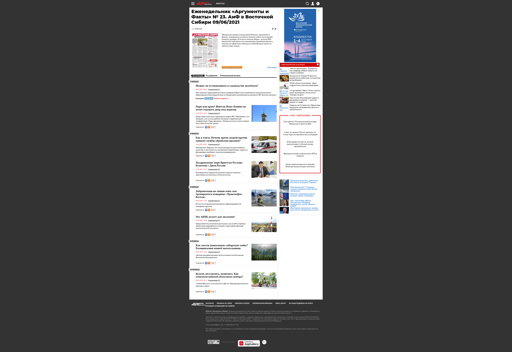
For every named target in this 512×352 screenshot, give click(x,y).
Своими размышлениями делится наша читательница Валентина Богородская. (220, 256)
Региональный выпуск (230, 75)
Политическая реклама (262, 303)
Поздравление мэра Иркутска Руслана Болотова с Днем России (219, 164)
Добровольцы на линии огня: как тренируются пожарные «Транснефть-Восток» (219, 194)
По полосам (198, 75)
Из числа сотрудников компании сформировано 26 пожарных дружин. (218, 205)
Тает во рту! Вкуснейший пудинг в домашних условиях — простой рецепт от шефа (304, 100)
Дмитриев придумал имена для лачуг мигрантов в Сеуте (304, 209)
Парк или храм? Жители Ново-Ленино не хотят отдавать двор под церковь (221, 108)
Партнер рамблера (228, 342)
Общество (209, 98)
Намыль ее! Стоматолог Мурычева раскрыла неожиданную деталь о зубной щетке (305, 107)
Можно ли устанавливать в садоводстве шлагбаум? (227, 85)
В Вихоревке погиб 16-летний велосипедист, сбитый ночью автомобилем (300, 144)
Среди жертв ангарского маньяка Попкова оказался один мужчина (300, 165)
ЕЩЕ (213, 127)
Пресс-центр (280, 303)
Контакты (210, 303)
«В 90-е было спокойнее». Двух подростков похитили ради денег (304, 84)
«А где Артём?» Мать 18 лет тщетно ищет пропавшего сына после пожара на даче (305, 92)
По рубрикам (211, 75)
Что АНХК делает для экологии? (215, 216)
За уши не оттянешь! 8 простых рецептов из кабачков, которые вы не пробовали (305, 78)
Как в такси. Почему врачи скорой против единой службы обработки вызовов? (221, 139)
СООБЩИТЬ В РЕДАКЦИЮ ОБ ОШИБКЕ (220, 306)
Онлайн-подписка (232, 67)
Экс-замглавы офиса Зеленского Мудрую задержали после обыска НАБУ (302, 203)
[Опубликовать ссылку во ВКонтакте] (206, 127)
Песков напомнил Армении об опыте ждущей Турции (304, 181)
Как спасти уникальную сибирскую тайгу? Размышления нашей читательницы (222, 247)
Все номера (272, 67)
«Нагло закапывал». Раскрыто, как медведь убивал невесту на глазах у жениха (303, 70)
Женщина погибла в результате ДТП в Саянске (300, 154)
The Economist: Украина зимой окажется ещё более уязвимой (303, 189)
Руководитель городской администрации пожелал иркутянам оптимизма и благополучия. (218, 173)
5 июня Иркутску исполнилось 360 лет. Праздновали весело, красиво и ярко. (222, 284)
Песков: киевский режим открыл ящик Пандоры (302, 195)
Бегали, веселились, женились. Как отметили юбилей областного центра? (219, 275)
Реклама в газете (242, 303)
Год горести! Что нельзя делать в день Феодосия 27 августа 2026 (300, 122)
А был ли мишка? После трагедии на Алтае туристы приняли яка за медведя (300, 133)
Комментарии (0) (214, 89)
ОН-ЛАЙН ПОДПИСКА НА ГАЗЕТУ (301, 303)
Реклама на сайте (224, 303)
